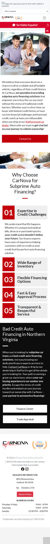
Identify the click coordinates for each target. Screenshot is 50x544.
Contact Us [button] (25, 138)
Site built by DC (36, 457)
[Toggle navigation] (44, 18)
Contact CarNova (17, 366)
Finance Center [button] (25, 408)
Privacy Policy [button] (22, 457)
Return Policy (25, 494)
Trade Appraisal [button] (25, 419)
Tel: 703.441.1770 (25, 487)
